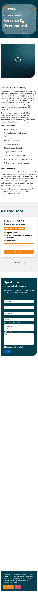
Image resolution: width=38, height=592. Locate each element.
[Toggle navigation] (32, 9)
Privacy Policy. (19, 347)
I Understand (7, 586)
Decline (18, 586)
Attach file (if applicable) (12, 322)
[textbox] (19, 301)
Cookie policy (13, 582)
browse (23, 332)
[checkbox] (5, 347)
